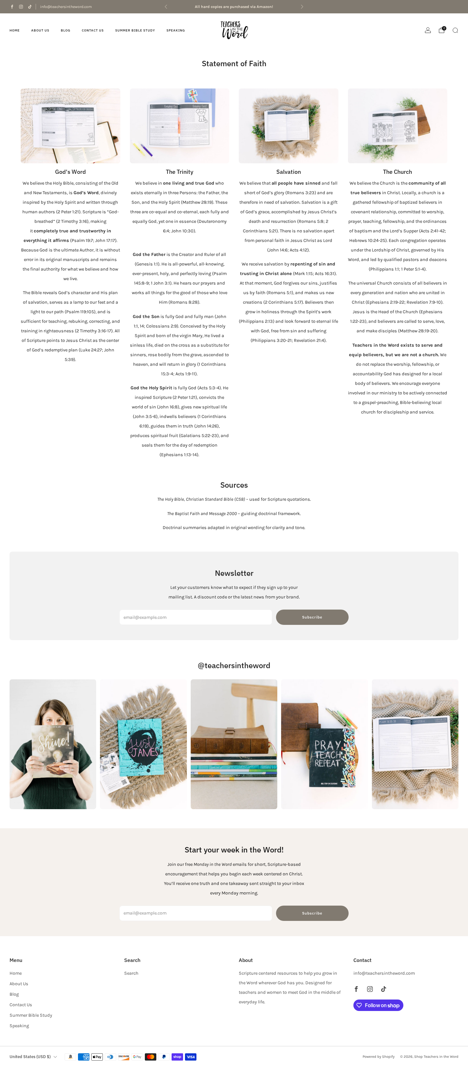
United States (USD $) (30, 1056)
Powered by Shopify (378, 1056)
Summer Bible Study (135, 30)
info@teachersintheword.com (66, 6)
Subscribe (312, 617)
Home (15, 30)
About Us (40, 30)
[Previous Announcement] (166, 7)
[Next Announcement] (302, 7)
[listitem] (234, 6)
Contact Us (93, 30)
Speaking (176, 30)
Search (131, 973)
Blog (65, 30)
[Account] (428, 30)
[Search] (455, 30)
